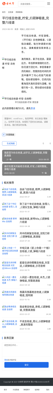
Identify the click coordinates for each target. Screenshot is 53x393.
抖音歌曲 (10, 134)
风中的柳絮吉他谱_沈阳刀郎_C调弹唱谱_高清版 (35, 235)
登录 (33, 108)
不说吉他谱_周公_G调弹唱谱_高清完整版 (35, 323)
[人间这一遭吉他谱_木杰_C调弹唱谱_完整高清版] (10, 281)
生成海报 (10, 143)
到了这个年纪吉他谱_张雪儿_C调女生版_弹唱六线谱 (35, 206)
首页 (4, 12)
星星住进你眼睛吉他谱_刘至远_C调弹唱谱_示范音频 (35, 264)
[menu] (49, 3)
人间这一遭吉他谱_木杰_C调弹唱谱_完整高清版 (35, 279)
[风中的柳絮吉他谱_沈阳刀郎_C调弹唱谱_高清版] (10, 237)
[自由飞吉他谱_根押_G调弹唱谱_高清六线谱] (10, 193)
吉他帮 (20, 382)
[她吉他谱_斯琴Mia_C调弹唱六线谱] (10, 222)
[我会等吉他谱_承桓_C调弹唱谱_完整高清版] (10, 310)
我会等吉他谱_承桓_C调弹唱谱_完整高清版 (35, 308)
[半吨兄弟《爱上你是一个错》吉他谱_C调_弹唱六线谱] (10, 251)
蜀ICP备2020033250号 (40, 382)
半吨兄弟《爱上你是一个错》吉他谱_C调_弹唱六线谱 (35, 250)
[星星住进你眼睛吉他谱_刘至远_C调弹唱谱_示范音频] (10, 266)
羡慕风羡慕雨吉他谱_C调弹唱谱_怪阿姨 (34, 294)
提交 (27, 365)
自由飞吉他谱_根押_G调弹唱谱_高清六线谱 (35, 191)
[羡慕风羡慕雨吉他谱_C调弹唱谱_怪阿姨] (10, 296)
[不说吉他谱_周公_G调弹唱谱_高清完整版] (10, 325)
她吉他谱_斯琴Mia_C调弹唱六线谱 (34, 220)
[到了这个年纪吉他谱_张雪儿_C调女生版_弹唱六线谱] (10, 207)
